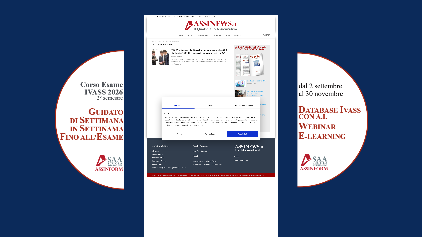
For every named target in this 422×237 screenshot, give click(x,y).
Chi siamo (155, 151)
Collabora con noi (189, 16)
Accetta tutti (242, 134)
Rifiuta (179, 134)
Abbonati (237, 157)
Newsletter (162, 16)
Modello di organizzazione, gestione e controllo (169, 167)
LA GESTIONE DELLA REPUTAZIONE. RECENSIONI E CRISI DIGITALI (255, 94)
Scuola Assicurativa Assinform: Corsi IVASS (208, 164)
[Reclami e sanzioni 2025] (240, 83)
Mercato (217, 35)
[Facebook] (154, 16)
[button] (266, 35)
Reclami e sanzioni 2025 (256, 81)
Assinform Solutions (203, 16)
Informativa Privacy (159, 161)
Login (213, 16)
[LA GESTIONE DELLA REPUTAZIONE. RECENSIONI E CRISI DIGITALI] (240, 94)
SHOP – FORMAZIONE (233, 35)
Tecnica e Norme (202, 35)
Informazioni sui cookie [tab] (244, 105)
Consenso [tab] (178, 105)
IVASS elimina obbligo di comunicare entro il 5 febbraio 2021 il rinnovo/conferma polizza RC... (199, 51)
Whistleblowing (157, 154)
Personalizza (210, 134)
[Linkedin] (157, 16)
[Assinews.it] (211, 25)
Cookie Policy (157, 164)
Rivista (189, 35)
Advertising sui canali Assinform (204, 161)
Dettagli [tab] (211, 105)
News (181, 35)
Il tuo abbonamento (241, 160)
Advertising (171, 16)
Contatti (179, 16)
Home (154, 41)
